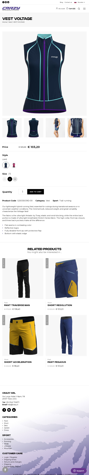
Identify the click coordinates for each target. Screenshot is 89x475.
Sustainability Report (12, 467)
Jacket (6, 428)
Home (4, 22)
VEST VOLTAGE (19, 22)
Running (7, 441)
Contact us (68, 2)
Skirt (6, 426)
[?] (10, 174)
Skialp (6, 444)
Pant (6, 421)
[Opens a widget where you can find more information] (79, 471)
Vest (10, 22)
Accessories (9, 439)
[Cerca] (79, 9)
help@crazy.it (12, 405)
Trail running (65, 201)
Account (62, 8)
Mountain (8, 448)
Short (6, 423)
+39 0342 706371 (12, 402)
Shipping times (10, 460)
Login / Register (10, 457)
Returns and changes (12, 462)
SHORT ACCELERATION (18, 362)
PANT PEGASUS (57, 362)
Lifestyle (7, 446)
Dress (6, 430)
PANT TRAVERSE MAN (17, 305)
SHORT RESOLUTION (60, 305)
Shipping (7, 464)
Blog (61, 2)
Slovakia (80, 2)
